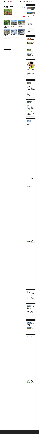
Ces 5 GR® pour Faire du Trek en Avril (32, 306)
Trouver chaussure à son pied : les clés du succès (32, 39)
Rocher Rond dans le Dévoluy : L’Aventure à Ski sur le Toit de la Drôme (14, 35)
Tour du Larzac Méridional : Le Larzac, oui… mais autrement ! (14, 25)
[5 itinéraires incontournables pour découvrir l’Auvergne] (29, 50)
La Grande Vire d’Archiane (32, 240)
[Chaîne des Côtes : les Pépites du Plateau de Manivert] (33, 88)
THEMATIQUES (24, 1)
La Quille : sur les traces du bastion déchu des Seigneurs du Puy (32, 94)
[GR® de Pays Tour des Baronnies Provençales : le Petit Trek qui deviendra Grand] (29, 183)
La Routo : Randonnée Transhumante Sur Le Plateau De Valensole (28, 114)
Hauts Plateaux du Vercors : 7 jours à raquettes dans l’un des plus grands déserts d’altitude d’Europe (32, 179)
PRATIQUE (28, 1)
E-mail (28, 29)
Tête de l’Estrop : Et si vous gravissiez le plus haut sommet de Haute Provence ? (33, 109)
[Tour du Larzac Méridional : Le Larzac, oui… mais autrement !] (14, 22)
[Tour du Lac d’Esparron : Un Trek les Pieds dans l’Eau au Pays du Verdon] (27, 106)
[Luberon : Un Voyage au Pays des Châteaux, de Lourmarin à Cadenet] (29, 13)
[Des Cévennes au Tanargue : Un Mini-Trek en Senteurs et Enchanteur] (27, 291)
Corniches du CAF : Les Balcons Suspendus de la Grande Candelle (29, 89)
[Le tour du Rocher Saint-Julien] (31, 241)
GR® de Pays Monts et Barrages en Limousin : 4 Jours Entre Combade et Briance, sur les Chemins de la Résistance (7, 26)
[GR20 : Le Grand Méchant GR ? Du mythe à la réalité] (29, 54)
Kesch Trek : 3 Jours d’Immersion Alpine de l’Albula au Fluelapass (6, 35)
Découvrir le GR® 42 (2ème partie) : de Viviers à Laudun (33, 299)
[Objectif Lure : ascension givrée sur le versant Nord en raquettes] (21, 31)
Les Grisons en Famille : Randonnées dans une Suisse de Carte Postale (32, 10)
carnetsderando (6, 7)
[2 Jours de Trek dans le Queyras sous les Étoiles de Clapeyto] (33, 13)
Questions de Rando (32, 42)
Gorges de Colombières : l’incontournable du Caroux (32, 316)
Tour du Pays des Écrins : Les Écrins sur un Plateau (32, 323)
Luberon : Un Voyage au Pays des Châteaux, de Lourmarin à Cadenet (29, 15)
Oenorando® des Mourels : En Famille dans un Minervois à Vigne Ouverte (29, 312)
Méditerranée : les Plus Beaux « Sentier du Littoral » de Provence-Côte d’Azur (33, 84)
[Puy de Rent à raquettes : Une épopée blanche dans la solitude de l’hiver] (31, 101)
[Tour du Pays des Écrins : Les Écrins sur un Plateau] (31, 322)
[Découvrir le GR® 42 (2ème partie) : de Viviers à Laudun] (33, 297)
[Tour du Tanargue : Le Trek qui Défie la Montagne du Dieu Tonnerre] (33, 291)
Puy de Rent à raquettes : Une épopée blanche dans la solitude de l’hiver (32, 103)
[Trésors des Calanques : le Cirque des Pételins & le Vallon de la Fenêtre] (29, 92)
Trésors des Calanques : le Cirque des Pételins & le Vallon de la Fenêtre (28, 94)
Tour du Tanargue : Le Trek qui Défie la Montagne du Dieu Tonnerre (32, 294)
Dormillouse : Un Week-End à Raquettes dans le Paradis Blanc (32, 329)
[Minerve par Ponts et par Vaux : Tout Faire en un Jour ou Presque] (31, 310)
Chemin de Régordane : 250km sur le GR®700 (28, 381)
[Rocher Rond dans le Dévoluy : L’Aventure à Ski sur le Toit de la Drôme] (14, 31)
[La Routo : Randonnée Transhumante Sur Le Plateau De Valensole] (29, 112)
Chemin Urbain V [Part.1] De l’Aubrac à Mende (29, 426)
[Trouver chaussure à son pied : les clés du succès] (29, 39)
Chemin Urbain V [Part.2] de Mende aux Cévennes (32, 381)
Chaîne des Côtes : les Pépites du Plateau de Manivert (33, 90)
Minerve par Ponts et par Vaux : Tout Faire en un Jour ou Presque (33, 312)
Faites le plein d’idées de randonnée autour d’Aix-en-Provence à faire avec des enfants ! (29, 85)
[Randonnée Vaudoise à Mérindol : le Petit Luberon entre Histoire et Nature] (21, 22)
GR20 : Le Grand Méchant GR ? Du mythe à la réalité (32, 55)
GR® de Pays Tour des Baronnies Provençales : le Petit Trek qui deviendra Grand (29, 186)
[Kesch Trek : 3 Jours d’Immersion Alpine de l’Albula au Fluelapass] (7, 31)
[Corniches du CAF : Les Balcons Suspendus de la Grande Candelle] (27, 87)
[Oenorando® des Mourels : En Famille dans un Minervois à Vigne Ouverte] (27, 310)
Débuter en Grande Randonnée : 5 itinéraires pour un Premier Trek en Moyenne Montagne (32, 45)
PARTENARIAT (31, 1)
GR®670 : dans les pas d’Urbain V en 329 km (33, 426)
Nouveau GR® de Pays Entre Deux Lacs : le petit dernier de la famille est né (28, 316)
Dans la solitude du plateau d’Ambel (28, 285)
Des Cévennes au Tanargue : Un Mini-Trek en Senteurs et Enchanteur (28, 293)
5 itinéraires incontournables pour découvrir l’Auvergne (32, 50)
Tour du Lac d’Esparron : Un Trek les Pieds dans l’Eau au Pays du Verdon (28, 108)
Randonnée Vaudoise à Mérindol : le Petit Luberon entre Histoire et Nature (21, 26)
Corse (31, 53)
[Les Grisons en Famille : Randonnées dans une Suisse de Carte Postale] (33, 8)
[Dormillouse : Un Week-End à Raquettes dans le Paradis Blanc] (31, 327)
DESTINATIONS (20, 1)
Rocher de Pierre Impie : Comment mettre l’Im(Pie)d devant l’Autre (32, 113)
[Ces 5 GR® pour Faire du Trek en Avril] (31, 305)
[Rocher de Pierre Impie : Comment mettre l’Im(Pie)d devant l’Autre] (31, 111)
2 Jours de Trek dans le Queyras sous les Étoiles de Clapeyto (32, 15)
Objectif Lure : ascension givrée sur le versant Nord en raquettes (21, 35)
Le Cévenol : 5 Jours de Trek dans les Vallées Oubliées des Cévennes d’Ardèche (28, 298)
